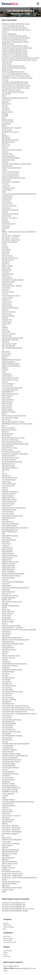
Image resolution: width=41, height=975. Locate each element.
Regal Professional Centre (9, 532)
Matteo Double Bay (7, 410)
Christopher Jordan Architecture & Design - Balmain (16, 164)
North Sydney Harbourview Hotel (11, 452)
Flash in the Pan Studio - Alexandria (12, 286)
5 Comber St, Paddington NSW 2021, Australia (15, 74)
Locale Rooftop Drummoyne (10, 390)
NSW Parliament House (8, 464)
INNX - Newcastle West (8, 346)
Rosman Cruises (6, 544)
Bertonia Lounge (6, 130)
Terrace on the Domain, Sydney (11, 656)
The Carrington (6, 679)
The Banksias (6, 668)
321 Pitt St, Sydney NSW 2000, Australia (13, 66)
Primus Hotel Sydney (8, 512)
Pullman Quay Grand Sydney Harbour (12, 516)
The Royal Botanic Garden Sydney (11, 759)
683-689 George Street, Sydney (11, 90)
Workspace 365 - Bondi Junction (11, 871)
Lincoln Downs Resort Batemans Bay (12, 388)
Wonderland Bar (6, 865)
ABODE (4, 96)
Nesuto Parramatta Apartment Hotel (12, 442)
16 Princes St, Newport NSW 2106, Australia (14, 40)
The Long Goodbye (7, 727)
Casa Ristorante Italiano (8, 156)
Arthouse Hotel (6, 104)
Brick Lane (5, 148)
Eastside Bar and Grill (8, 260)
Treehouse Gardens (7, 803)
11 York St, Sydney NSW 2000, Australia (13, 26)
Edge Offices (5, 264)
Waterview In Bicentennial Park (10, 849)
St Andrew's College (8, 622)
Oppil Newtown (6, 476)
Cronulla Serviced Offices (9, 206)
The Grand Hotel (6, 717)
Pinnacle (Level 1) (7, 506)
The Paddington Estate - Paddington (12, 735)
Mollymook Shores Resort (9, 430)
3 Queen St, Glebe (7, 62)
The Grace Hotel (6, 715)
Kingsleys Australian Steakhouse (11, 366)
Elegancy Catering (7, 266)
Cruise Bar (5, 212)
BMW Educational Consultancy (10, 140)
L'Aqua (4, 372)
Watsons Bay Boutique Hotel (10, 851)
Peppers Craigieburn (8, 496)
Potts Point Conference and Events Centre (14, 508)
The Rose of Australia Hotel (10, 757)
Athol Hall (4, 106)
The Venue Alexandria (8, 779)
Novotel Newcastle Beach (9, 460)
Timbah (4, 797)
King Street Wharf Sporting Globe (11, 360)
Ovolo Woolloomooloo (8, 486)
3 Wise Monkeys (6, 64)
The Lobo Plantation (7, 725)
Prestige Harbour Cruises (9, 510)
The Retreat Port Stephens (9, 749)
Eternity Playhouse (7, 278)
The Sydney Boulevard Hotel (10, 774)
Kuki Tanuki (5, 370)
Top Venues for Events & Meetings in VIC (13, 903)
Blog (4, 929)
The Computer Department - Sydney (12, 691)
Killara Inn (4, 358)
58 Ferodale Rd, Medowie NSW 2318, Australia (15, 84)
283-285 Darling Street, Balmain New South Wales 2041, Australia (20, 58)
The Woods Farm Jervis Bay (10, 789)
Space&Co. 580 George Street (10, 605)
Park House (5, 490)
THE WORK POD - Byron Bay (10, 791)
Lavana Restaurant (7, 376)
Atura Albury (5, 108)
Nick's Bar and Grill (7, 450)
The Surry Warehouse (8, 771)
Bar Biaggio (5, 114)
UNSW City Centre (7, 809)
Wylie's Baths (5, 885)
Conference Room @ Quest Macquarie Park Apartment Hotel (19, 194)
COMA (4, 192)
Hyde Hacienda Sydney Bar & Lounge (12, 338)
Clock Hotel (5, 184)
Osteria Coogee (6, 482)
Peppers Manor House (8, 498)
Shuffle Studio (6, 590)
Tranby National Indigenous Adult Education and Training (18, 801)
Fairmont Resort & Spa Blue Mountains (12, 280)
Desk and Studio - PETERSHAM (11, 236)
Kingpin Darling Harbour (8, 362)
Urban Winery (6, 818)
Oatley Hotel (5, 470)
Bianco (4, 134)
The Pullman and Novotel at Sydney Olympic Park (16, 743)
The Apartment (6, 661)
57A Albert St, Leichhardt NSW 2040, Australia (15, 82)
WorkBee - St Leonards (8, 867)
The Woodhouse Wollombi (9, 786)
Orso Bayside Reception (9, 480)
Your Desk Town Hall (8, 889)
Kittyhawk (4, 368)
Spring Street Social (7, 620)
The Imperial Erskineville (9, 723)
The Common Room (7, 690)
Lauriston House (6, 374)
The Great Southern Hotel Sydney (11, 720)
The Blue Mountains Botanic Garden (12, 669)
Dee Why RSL (6, 228)
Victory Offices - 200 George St (11, 827)
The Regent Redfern (8, 745)
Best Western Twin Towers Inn (10, 132)
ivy (3, 350)
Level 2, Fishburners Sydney (10, 380)
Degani (4, 230)
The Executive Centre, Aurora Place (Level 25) (15, 705)
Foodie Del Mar (6, 288)
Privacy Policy (7, 925)
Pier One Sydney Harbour (9, 502)
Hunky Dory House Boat (8, 334)
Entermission (5, 272)
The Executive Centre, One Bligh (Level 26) (14, 711)
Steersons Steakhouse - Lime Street (12, 627)
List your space (7, 950)
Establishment (6, 276)
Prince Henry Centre (7, 514)
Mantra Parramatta (7, 402)
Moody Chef (5, 432)
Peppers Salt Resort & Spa (9, 500)
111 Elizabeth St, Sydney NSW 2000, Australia (14, 28)
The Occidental (6, 733)
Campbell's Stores (7, 154)
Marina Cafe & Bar (7, 404)
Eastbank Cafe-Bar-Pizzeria (10, 258)
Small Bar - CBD (6, 600)
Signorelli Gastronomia (8, 592)
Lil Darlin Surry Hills (7, 386)
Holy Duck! (5, 318)
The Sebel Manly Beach (8, 765)
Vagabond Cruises (7, 821)
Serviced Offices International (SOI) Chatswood (15, 588)
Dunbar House (6, 252)
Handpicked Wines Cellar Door (10, 308)
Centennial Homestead (8, 160)
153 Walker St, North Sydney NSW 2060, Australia (16, 38)
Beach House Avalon (8, 122)
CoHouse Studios (7, 190)
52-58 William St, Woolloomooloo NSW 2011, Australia (17, 78)
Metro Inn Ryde (6, 420)
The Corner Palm (7, 695)
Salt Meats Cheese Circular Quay (11, 576)
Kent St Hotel (5, 356)
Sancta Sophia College (8, 578)
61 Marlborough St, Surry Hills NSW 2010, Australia (16, 86)
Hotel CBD (5, 328)
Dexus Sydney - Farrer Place (10, 238)
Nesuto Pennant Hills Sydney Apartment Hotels (15, 444)
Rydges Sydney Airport (8, 566)
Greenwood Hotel (7, 302)
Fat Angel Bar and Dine (8, 282)
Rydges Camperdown (8, 554)
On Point (4, 474)
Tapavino (4, 654)
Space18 (4, 607)
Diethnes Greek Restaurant (9, 242)
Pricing (5, 954)
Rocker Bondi (6, 541)
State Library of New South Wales (11, 626)
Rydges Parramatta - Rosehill (10, 562)
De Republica (5, 222)
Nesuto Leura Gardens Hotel (10, 440)
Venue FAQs (6, 956)
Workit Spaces (6, 869)
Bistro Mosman (6, 138)
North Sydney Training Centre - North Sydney (15, 454)
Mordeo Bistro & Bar (7, 434)
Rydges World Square (8, 570)
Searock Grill (5, 583)
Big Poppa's (5, 136)
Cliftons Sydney (6, 180)
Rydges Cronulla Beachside (10, 556)
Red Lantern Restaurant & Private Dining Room (15, 528)
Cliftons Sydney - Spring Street (11, 182)
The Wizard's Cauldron (8, 783)
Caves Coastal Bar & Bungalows (11, 158)
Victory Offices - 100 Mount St (10, 825)
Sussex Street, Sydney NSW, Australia (12, 644)
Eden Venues (5, 262)
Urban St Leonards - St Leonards (11, 815)
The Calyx (5, 676)
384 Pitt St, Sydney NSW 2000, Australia (13, 72)
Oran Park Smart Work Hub (9, 478)
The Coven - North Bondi (9, 700)
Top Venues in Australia (9, 942)
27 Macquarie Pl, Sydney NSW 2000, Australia (15, 56)
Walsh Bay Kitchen (7, 845)
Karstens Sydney (7, 354)
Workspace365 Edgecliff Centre (11, 881)
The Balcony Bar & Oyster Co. (10, 666)
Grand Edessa (6, 300)
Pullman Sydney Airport (8, 518)
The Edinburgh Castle (8, 703)
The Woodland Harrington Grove (11, 787)
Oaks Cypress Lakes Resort (10, 468)
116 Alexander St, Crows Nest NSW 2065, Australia (16, 30)
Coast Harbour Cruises (8, 188)
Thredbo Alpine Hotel (8, 793)
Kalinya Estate (6, 352)
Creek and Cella (6, 202)
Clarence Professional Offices (10, 172)
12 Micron (4, 32)
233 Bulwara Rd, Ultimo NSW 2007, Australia (14, 54)
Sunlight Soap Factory (8, 642)
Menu (37, 3)
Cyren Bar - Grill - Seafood (9, 218)
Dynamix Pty (5, 254)
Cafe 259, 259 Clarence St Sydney (12, 150)
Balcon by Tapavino (7, 112)
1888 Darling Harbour (8, 44)
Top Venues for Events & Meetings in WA (13, 907)
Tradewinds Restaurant (8, 799)
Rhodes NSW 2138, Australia (10, 536)
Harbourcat (5, 310)
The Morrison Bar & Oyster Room (11, 732)
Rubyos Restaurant (7, 550)
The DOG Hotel (6, 701)
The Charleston (6, 681)
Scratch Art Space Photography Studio (13, 582)
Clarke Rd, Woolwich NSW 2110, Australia (13, 178)
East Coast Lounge (7, 256)
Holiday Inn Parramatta (8, 316)
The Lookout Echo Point (8, 730)
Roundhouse (5, 546)
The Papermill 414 (7, 737)
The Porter (5, 742)
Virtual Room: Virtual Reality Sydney (12, 839)
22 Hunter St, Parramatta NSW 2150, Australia (15, 52)
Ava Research (6, 110)
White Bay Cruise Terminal (9, 853)
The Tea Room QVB (7, 777)
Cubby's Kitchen (6, 216)
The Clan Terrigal (7, 688)
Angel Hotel (5, 102)
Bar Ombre (5, 116)
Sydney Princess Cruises (9, 649)
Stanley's (4, 624)
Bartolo (4, 118)
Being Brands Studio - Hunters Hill (11, 128)
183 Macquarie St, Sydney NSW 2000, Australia (15, 42)
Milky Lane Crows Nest (8, 428)
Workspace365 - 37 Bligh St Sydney (12, 875)
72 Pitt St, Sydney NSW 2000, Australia (13, 92)
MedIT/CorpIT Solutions (8, 412)
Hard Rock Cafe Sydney (8, 312)
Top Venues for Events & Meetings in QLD (13, 905)
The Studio (5, 769)
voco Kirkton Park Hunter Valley (11, 843)
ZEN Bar (4, 891)
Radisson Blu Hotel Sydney (9, 526)
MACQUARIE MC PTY (8, 392)
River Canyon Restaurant (9, 540)
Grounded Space (7, 304)
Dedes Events (6, 226)
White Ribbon (5, 855)
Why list (5, 952)
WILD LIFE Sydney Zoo (8, 857)
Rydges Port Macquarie (8, 563)
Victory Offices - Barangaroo (10, 833)
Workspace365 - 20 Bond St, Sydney (12, 873)
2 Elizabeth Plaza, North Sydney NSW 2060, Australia (17, 48)
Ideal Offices (5, 342)
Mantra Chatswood (7, 396)
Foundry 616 (5, 290)
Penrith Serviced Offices (9, 494)
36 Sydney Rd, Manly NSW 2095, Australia (14, 68)
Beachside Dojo (6, 124)
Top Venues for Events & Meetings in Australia (15, 910)
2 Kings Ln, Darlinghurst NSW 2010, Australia (14, 50)
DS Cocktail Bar (6, 250)
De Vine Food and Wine (8, 224)
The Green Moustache (8, 722)
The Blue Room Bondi (8, 671)
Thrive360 (5, 796)
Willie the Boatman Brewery (9, 861)
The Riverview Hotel (7, 752)
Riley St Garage (6, 538)
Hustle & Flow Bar (7, 336)
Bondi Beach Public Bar (8, 142)
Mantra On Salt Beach (8, 400)
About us (5, 923)
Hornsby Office (6, 324)
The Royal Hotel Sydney (9, 764)
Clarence (4, 170)
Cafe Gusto (5, 152)
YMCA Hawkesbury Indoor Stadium (12, 887)
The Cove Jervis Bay (8, 698)
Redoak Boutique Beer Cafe (10, 530)
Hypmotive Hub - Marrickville (10, 340)
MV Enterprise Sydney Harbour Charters (13, 438)
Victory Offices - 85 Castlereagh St (12, 831)
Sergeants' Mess (7, 585)
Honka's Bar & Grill (7, 320)
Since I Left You (6, 594)
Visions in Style (6, 841)
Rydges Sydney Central (8, 568)
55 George (5, 80)
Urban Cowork (6, 813)
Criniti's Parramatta (7, 204)
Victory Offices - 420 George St (11, 829)
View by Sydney (6, 837)
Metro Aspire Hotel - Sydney (10, 418)
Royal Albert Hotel (7, 548)
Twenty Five (5, 807)
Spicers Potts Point (7, 614)
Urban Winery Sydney (8, 819)
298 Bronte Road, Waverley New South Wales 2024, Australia (19, 60)
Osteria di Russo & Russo (9, 484)
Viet (3, 835)
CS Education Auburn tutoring (10, 214)
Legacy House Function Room (10, 378)
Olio (3, 472)
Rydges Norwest (6, 560)
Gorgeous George (7, 298)
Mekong (4, 414)
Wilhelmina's (5, 859)
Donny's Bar (5, 248)
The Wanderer (6, 781)
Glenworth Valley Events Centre (11, 296)
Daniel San (5, 220)
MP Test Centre (6, 436)
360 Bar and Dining (7, 70)
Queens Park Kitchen (8, 522)
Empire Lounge (6, 268)
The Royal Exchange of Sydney (11, 761)
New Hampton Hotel (7, 446)
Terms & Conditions (8, 927)
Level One (5, 382)
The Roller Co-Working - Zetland (11, 754)
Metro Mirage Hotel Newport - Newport (13, 422)
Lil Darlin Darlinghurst (8, 384)
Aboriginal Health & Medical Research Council (15, 98)
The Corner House (7, 693)
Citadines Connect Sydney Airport (11, 168)
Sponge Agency (6, 617)
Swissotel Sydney (7, 646)
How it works (7, 936)
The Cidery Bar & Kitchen (9, 686)
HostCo (4, 326)
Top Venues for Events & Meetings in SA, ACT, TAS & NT (18, 909)
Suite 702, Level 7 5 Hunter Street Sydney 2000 (15, 639)
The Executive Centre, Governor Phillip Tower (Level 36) (18, 710)
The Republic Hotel (7, 747)
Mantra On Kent (6, 398)
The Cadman (5, 673)
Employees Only (6, 270)
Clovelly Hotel (6, 186)
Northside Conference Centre (10, 458)
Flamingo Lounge (7, 284)
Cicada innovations (7, 166)
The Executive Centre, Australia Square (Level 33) (16, 708)
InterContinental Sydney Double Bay (12, 348)
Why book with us (8, 938)
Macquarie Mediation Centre (10, 394)
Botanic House (6, 144)
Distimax (4, 244)
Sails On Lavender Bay (8, 572)
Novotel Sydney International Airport (12, 462)
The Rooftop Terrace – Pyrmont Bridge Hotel (14, 755)
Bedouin (4, 126)
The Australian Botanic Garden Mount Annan (14, 664)
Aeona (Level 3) (6, 100)
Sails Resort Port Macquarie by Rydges (13, 573)
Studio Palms (5, 636)
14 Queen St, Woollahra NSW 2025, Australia (14, 36)
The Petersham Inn (7, 739)
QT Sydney (5, 519)
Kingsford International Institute (11, 364)
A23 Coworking (6, 94)
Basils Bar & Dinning (7, 120)
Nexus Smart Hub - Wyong (9, 448)
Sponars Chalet (6, 615)
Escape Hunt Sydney (8, 274)
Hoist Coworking (6, 314)
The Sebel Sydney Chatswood (10, 767)
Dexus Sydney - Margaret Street (11, 240)
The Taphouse (6, 775)
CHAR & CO (5, 162)
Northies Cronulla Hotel (8, 456)
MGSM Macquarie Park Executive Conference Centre (17, 424)
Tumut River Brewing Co (9, 805)
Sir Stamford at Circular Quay (10, 595)
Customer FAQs (7, 940)
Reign (3, 534)
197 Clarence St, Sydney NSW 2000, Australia (15, 46)
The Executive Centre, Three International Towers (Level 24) (19, 713)
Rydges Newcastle (7, 558)
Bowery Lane (5, 146)
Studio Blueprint (6, 634)
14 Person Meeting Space (9, 34)
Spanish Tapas (6, 610)
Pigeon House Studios (8, 504)
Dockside (4, 246)
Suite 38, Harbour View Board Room (12, 637)
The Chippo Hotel (7, 683)
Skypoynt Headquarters (8, 598)
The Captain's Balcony (8, 678)
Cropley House (6, 208)
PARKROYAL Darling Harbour (10, 492)
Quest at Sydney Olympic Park (10, 524)
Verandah (4, 823)
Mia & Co (4, 426)
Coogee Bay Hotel (7, 196)
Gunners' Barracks (7, 306)
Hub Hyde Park (6, 332)
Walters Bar (5, 847)
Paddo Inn (5, 488)
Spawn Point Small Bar (8, 612)
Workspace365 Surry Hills (9, 883)
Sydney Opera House (8, 647)
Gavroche (5, 294)
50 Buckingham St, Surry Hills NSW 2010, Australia (16, 76)
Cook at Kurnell (6, 200)
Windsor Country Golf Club (9, 863)
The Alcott (5, 659)
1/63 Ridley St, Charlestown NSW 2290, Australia (15, 24)
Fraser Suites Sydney (8, 292)
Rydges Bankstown (7, 551)
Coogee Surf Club (7, 198)
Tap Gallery (5, 651)
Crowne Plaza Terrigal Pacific (10, 210)
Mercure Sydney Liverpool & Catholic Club (14, 416)
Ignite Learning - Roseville (9, 344)
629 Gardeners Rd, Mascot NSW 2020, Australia (15, 88)
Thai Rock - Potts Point (8, 658)
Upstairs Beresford (7, 811)
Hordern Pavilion (6, 322)
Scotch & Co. (5, 580)
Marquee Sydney (7, 408)
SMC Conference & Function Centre (12, 602)
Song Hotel (5, 604)
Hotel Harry (5, 330)
